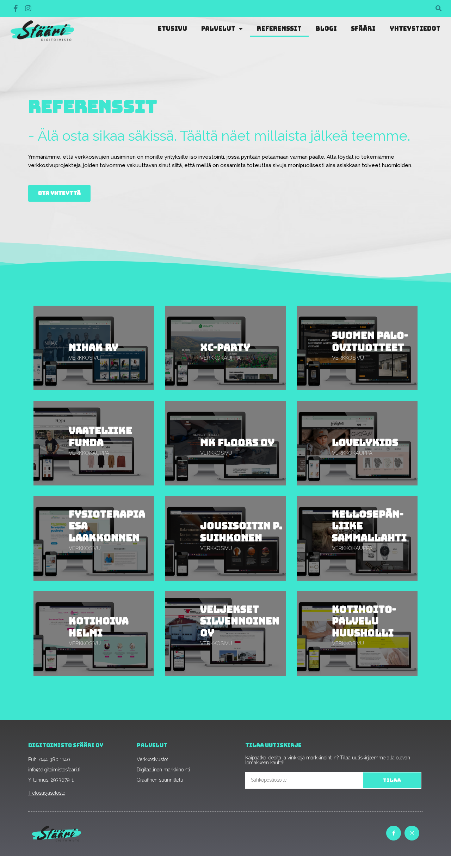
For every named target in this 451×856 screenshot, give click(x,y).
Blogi (326, 28)
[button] (438, 8)
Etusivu (172, 28)
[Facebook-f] (15, 8)
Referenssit (279, 28)
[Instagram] (28, 8)
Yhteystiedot (415, 28)
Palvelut (218, 28)
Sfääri (363, 28)
